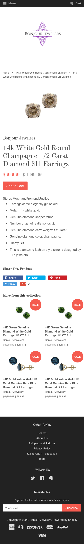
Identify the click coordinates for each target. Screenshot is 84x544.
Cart (78, 3)
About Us (42, 438)
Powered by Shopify (65, 520)
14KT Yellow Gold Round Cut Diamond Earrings (41, 72)
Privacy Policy (42, 448)
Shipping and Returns (42, 443)
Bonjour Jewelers (40, 520)
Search (42, 433)
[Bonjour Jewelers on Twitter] (33, 479)
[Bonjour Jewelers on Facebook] (42, 479)
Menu (12, 3)
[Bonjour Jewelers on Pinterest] (51, 479)
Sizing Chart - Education (42, 453)
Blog (42, 459)
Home (6, 72)
